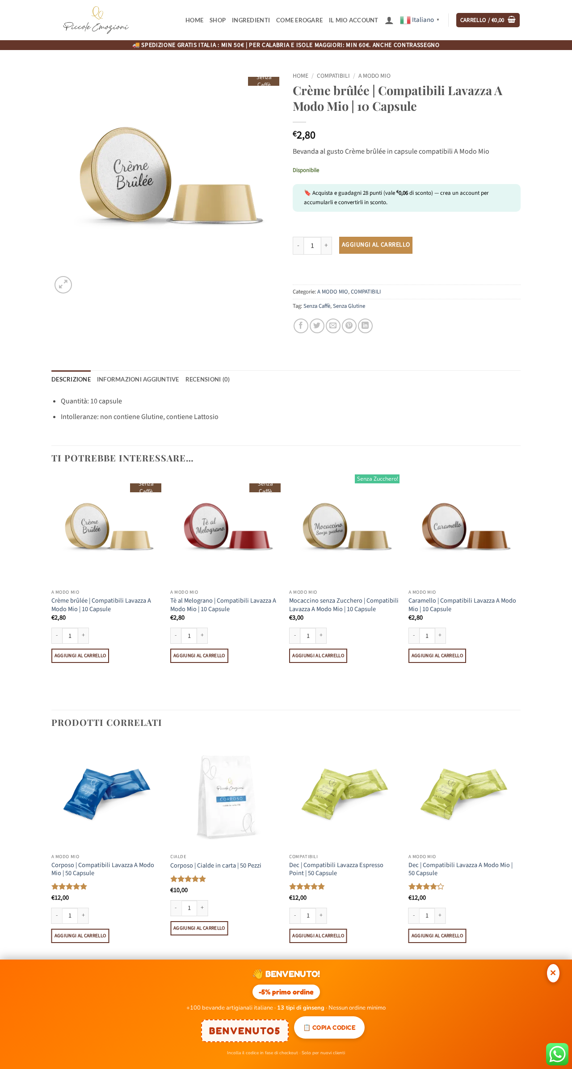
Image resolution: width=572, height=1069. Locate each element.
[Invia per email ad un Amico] (333, 326)
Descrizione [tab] (71, 379)
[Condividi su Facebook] (301, 326)
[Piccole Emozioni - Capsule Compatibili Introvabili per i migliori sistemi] (96, 20)
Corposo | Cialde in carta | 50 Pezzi (215, 866)
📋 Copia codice (329, 1027)
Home (194, 20)
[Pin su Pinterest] (349, 326)
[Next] (518, 591)
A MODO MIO (374, 75)
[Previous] (52, 591)
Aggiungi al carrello (376, 244)
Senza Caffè (316, 306)
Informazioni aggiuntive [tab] (138, 379)
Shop (218, 20)
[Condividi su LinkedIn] (365, 326)
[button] (389, 20)
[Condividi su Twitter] (317, 326)
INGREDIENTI (251, 20)
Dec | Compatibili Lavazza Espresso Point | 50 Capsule (336, 869)
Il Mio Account (354, 20)
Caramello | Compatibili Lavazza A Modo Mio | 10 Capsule (462, 605)
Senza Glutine (349, 306)
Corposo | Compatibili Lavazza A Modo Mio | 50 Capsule (102, 869)
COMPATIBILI (333, 75)
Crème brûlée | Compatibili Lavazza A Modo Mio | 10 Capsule (101, 605)
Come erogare (299, 20)
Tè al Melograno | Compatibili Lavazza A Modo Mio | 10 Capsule (223, 605)
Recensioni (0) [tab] (207, 379)
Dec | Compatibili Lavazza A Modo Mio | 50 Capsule (460, 869)
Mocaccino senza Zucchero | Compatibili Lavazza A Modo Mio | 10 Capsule (344, 605)
